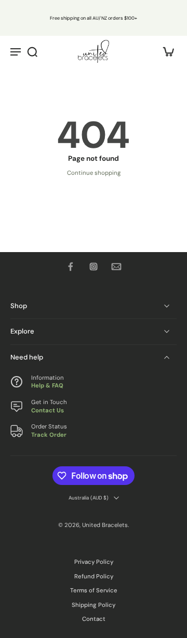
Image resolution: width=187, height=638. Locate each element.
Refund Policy (93, 576)
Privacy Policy (93, 562)
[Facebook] (70, 266)
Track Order (48, 434)
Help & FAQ (47, 386)
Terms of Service (93, 590)
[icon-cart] (165, 51)
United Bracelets (105, 525)
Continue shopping (94, 173)
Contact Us (47, 410)
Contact (93, 619)
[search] (32, 51)
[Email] (116, 266)
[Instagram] (93, 266)
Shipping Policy (93, 605)
